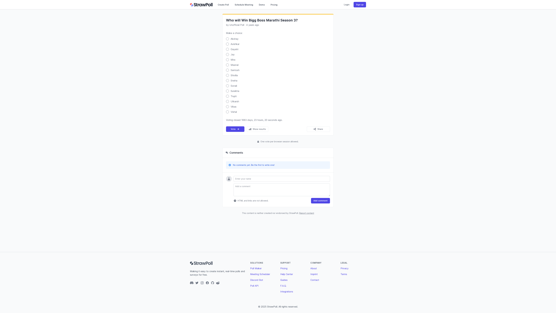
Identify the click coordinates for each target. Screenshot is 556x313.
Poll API (254, 285)
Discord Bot (256, 280)
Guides (284, 280)
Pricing (274, 4)
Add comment (320, 200)
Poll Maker (256, 268)
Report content (306, 213)
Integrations (286, 291)
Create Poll (223, 4)
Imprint (314, 274)
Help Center (286, 274)
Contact (314, 280)
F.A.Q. (283, 285)
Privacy (345, 268)
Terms (344, 274)
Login (346, 4)
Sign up (360, 4)
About (313, 268)
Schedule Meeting (244, 4)
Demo (262, 4)
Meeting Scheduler (260, 274)
